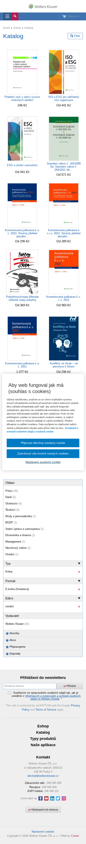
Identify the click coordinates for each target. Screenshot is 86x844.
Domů (6, 27)
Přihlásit (71, 686)
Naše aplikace (43, 745)
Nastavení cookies (43, 831)
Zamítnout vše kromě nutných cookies (43, 453)
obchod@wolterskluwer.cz (43, 775)
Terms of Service (45, 709)
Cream (75, 835)
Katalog (28, 27)
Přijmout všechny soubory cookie (43, 442)
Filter (76, 35)
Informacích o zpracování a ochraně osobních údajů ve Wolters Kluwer (53, 697)
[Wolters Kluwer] (43, 6)
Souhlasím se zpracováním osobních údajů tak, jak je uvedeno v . (46, 695)
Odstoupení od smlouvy (44, 809)
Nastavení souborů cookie (43, 462)
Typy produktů (43, 739)
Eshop (17, 27)
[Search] (14, 16)
